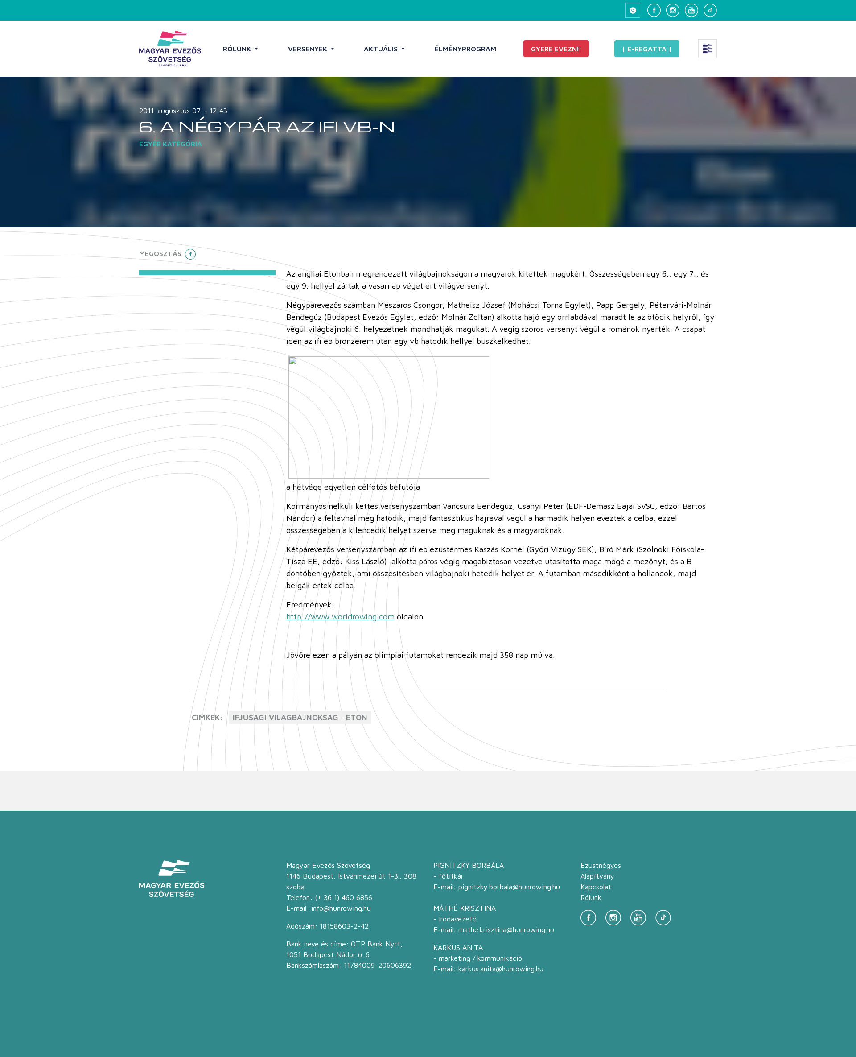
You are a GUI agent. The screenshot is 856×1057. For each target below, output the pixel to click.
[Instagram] (672, 10)
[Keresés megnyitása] (632, 10)
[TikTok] (710, 10)
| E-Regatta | (647, 49)
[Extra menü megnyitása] (707, 48)
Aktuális (381, 49)
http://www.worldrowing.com (340, 616)
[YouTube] (691, 10)
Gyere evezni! (556, 49)
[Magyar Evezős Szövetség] (170, 49)
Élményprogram (465, 49)
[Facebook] (654, 10)
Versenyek (308, 49)
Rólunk (238, 49)
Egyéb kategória (170, 144)
